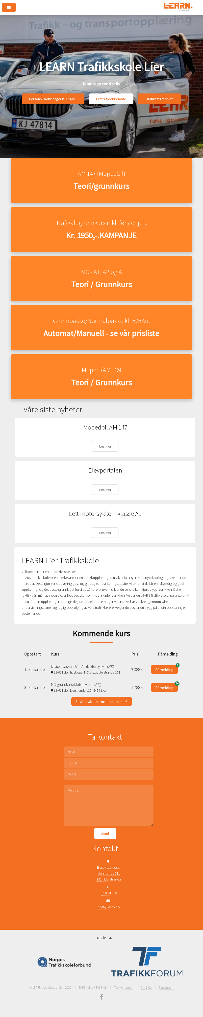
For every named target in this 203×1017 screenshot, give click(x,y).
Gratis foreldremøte (111, 99)
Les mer (105, 446)
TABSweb (85, 987)
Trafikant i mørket (159, 99)
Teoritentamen (123, 987)
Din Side (146, 987)
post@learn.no (109, 907)
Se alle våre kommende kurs (99, 701)
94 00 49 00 (109, 893)
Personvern (166, 987)
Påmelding (166, 668)
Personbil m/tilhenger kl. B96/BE (53, 99)
